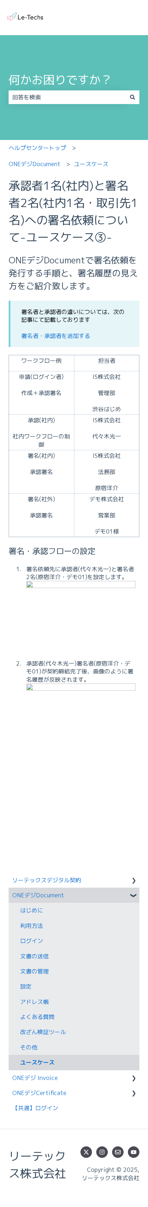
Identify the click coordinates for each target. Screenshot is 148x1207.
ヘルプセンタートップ (37, 148)
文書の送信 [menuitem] (34, 956)
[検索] (132, 97)
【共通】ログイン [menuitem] (35, 1108)
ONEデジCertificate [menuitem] (39, 1093)
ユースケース (91, 164)
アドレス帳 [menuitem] (34, 1002)
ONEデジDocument (34, 164)
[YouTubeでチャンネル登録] (133, 1152)
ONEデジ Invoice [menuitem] (35, 1078)
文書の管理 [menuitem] (34, 971)
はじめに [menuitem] (31, 910)
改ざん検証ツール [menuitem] (43, 1032)
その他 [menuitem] (28, 1047)
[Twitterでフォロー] (86, 1152)
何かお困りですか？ (60, 80)
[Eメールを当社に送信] (118, 1152)
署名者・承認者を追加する (55, 336)
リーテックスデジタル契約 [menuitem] (46, 880)
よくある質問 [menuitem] (37, 1017)
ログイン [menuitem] (31, 941)
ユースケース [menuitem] (37, 1062)
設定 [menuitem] (26, 986)
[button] (133, 880)
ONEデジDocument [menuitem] (38, 895)
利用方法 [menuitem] (31, 926)
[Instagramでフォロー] (102, 1152)
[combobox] (67, 97)
